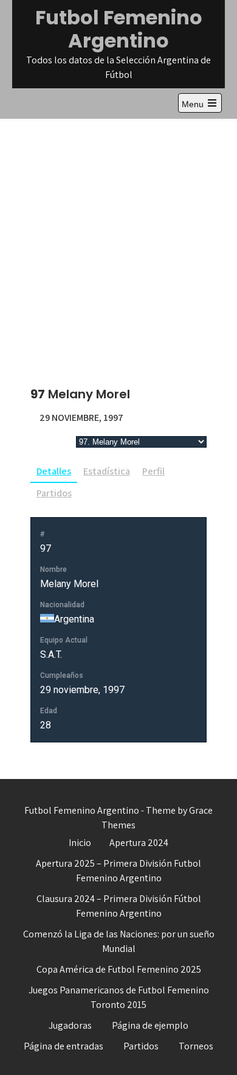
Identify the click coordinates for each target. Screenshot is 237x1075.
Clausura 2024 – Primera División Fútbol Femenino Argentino (118, 906)
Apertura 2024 (138, 842)
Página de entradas (63, 1046)
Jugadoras (70, 1025)
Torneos (196, 1046)
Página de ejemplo (150, 1025)
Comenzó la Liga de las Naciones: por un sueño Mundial (119, 941)
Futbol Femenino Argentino (118, 29)
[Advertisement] (118, 243)
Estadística (106, 471)
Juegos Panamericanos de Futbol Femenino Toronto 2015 (119, 997)
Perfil (153, 471)
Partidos (54, 493)
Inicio (80, 842)
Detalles (53, 471)
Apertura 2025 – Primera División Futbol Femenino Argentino (118, 870)
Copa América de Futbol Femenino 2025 (118, 969)
